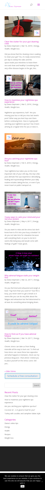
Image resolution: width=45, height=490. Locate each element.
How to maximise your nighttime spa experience (21, 101)
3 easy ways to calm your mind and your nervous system (22, 218)
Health (7, 49)
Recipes (8, 434)
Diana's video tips (11, 423)
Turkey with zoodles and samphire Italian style (22, 413)
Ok (22, 486)
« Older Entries (10, 371)
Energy (36, 46)
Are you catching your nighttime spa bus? (21, 159)
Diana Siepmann (13, 46)
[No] (42, 481)
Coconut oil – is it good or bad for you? (20, 410)
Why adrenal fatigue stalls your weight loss (22, 276)
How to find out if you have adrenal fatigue (20, 335)
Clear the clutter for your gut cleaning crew (22, 42)
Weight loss (15, 49)
